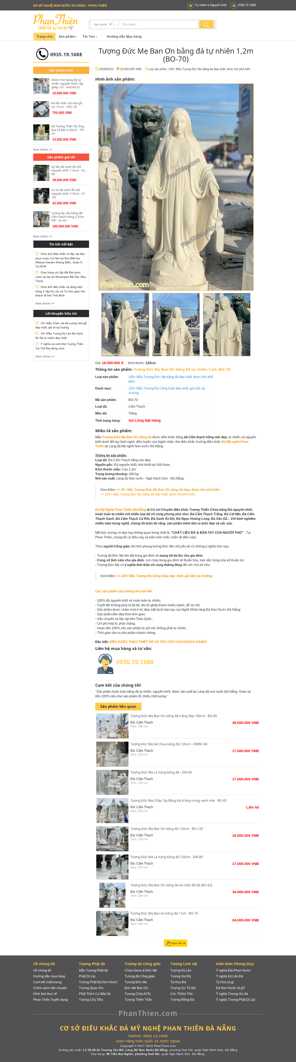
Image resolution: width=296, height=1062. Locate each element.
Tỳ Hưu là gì (225, 982)
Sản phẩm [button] (67, 36)
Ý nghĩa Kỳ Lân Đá (229, 976)
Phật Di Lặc (87, 976)
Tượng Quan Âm (91, 988)
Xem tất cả (178, 943)
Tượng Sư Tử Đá (183, 988)
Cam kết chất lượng (47, 982)
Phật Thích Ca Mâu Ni (95, 994)
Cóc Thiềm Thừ (181, 994)
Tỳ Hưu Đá (178, 982)
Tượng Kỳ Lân (180, 970)
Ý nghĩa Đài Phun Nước (233, 970)
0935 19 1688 (247, 5)
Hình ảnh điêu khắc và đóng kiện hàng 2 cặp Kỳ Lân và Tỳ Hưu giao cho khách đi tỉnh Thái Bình (60, 291)
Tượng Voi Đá (180, 976)
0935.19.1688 (66, 54)
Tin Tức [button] (89, 36)
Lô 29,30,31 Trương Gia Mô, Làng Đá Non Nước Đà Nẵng (125, 1050)
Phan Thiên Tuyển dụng (50, 999)
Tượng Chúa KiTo (138, 994)
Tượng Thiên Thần (138, 999)
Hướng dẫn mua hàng (49, 976)
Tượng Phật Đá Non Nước (98, 982)
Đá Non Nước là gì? (230, 988)
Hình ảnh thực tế (45, 994)
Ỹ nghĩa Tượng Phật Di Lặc (236, 999)
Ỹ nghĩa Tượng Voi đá (232, 994)
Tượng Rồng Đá (182, 999)
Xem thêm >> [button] (42, 149)
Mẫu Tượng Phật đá (93, 970)
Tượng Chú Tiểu (91, 999)
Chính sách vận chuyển (50, 988)
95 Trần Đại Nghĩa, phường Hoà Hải (133, 1054)
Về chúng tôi (42, 970)
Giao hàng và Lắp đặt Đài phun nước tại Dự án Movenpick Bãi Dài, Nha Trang (60, 276)
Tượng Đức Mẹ (136, 982)
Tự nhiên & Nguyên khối (211, 5)
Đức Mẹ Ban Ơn (136, 988)
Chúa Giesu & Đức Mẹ (141, 970)
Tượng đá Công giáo (140, 976)
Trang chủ (44, 36)
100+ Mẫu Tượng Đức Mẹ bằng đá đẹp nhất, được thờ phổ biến (209, 69)
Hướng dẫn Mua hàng (124, 36)
